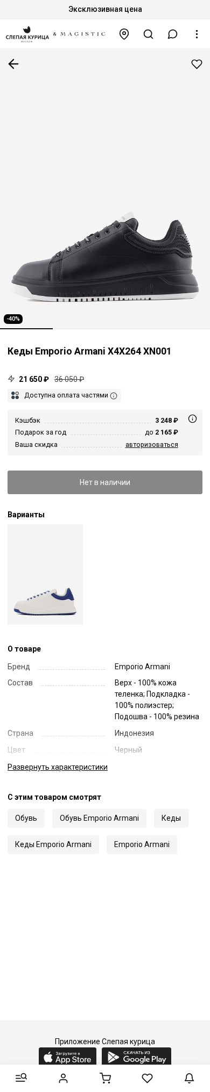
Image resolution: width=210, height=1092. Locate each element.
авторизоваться (151, 444)
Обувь (26, 818)
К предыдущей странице (13, 64)
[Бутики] (124, 34)
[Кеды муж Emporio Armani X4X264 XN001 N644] (45, 574)
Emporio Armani (142, 844)
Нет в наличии (105, 482)
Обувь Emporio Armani (99, 818)
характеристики (58, 767)
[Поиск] (148, 34)
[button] (173, 34)
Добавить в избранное (196, 64)
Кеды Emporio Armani (53, 844)
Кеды (171, 818)
